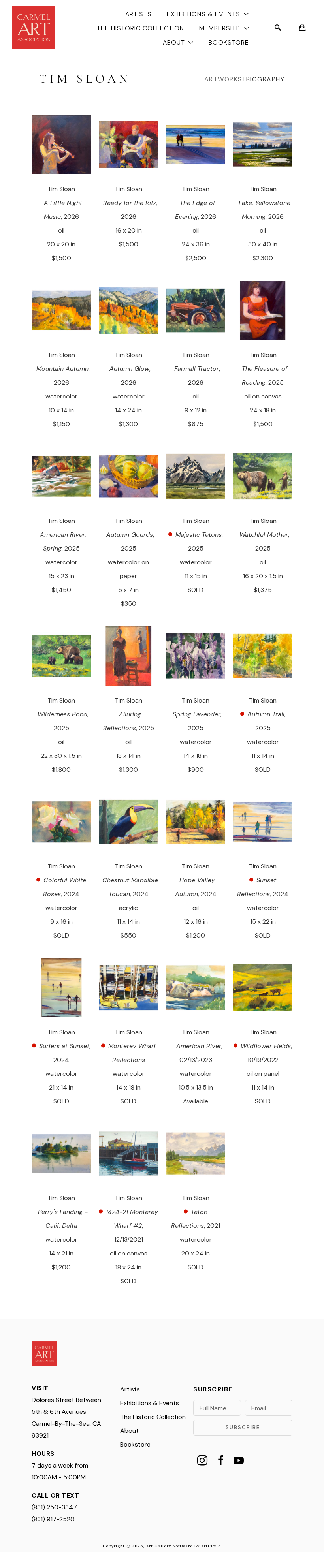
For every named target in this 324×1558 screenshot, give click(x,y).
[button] (208, 14)
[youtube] (239, 1460)
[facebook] (220, 1460)
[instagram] (202, 1460)
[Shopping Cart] (302, 28)
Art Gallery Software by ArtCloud (183, 1546)
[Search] (278, 27)
